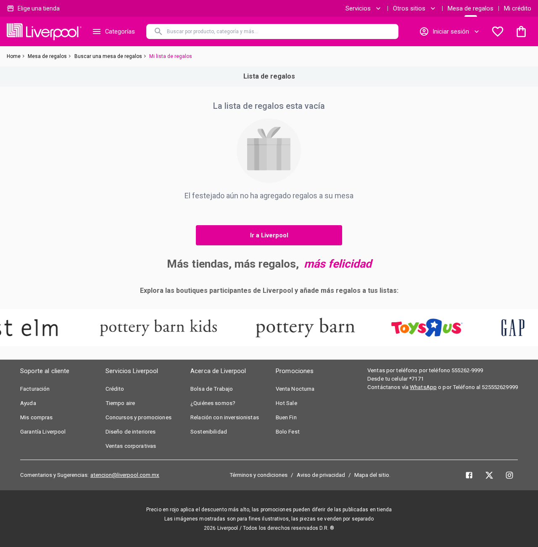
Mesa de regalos (470, 8)
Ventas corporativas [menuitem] (130, 446)
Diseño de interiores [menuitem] (130, 432)
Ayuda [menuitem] (28, 403)
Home (14, 56)
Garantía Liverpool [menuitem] (43, 432)
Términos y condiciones (258, 475)
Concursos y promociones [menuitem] (138, 417)
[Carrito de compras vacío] (521, 31)
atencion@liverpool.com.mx (124, 475)
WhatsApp (423, 387)
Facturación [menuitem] (35, 389)
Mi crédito (517, 8)
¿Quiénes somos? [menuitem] (212, 403)
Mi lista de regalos (170, 56)
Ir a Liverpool (269, 235)
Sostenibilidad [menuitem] (208, 432)
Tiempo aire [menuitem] (120, 403)
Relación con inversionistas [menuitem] (224, 417)
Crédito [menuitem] (114, 389)
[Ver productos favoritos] (498, 31)
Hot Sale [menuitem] (286, 403)
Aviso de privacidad (321, 475)
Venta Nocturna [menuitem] (295, 389)
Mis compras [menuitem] (36, 417)
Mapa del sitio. (372, 475)
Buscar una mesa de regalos (108, 56)
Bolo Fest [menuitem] (288, 432)
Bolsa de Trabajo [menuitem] (211, 389)
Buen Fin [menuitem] (286, 417)
